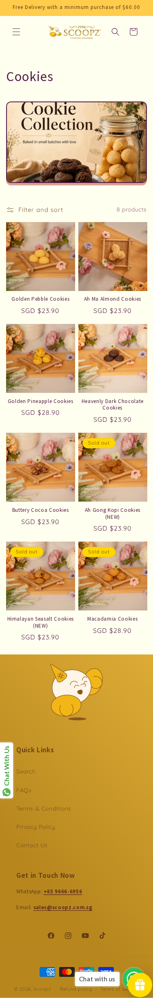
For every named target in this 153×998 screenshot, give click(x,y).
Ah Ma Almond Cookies (112, 299)
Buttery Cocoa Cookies (40, 510)
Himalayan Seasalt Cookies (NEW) (40, 622)
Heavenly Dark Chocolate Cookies (113, 405)
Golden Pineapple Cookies (40, 401)
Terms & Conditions (43, 808)
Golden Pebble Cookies (40, 299)
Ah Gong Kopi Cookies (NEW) (112, 513)
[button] (16, 32)
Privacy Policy (35, 827)
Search (26, 771)
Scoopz (42, 989)
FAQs (23, 790)
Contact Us (32, 845)
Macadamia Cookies (112, 619)
